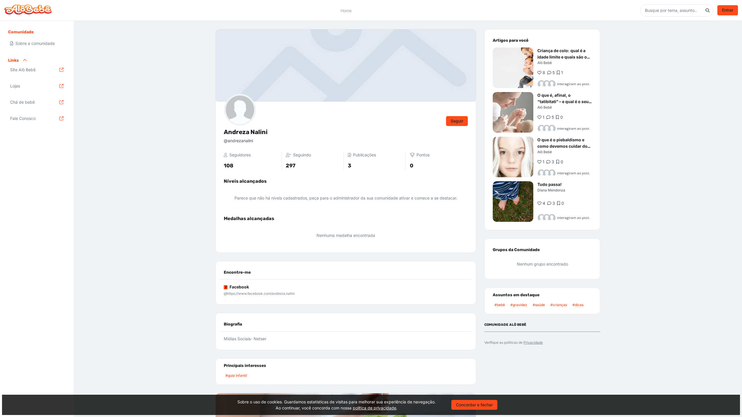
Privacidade (533, 342)
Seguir (457, 120)
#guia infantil (236, 375)
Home (346, 10)
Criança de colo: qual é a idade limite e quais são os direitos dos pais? (563, 57)
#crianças (558, 305)
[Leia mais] (513, 67)
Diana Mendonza (551, 190)
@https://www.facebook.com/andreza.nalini (259, 293)
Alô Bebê (544, 63)
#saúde (539, 305)
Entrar (727, 10)
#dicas (577, 305)
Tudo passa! (549, 184)
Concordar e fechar (474, 404)
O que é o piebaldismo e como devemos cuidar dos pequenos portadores (563, 146)
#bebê (499, 305)
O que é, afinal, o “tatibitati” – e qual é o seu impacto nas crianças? (563, 101)
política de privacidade (374, 407)
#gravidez (518, 305)
